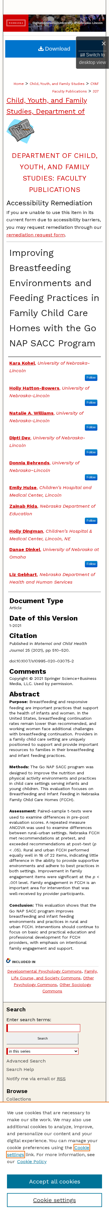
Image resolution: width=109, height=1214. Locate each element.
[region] (54, 1158)
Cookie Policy (32, 1161)
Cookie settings (54, 1200)
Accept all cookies (54, 1181)
